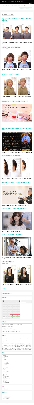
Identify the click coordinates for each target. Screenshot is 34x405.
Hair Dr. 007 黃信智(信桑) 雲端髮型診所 (13, 1)
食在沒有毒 (4, 368)
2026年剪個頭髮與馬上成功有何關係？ (12, 155)
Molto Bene (5, 359)
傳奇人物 (4, 377)
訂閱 (6, 395)
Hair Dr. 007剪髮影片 (6, 371)
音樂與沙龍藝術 (5, 367)
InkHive (8, 403)
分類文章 (18, 338)
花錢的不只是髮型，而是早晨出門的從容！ (13, 234)
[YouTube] (31, 3)
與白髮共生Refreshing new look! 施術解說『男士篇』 (24, 346)
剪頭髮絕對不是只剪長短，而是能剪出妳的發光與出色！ (16, 182)
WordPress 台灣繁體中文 (6, 398)
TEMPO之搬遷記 (5, 362)
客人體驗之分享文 (23, 5)
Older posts (4, 288)
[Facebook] (30, 3)
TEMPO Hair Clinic (5, 358)
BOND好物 (4, 355)
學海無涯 (4, 365)
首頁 (2, 5)
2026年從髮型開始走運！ (8, 261)
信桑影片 (19, 5)
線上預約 (5, 5)
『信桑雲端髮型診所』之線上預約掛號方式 (22, 349)
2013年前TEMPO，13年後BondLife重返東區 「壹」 (15, 101)
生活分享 (12, 5)
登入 (3, 394)
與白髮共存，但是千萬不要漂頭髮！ (11, 74)
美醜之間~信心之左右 (6, 382)
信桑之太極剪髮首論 (6, 376)
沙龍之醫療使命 (5, 380)
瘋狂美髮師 (4, 381)
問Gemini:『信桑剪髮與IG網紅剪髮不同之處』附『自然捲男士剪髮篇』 (16, 19)
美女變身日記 (5, 374)
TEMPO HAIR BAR (6, 360)
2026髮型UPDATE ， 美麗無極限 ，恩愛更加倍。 (14, 208)
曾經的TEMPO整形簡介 (6, 363)
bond (7, 21)
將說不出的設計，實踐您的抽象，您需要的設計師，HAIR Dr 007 (16, 129)
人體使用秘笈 (5, 364)
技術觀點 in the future (6, 378)
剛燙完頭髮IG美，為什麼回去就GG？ (11, 47)
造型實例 (9, 5)
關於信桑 (15, 5)
